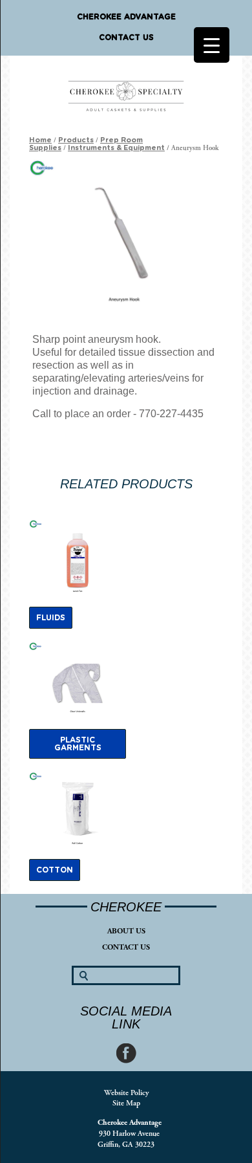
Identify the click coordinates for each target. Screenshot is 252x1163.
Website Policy (126, 1093)
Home (40, 140)
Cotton (54, 870)
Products (76, 140)
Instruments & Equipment (116, 147)
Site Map (126, 1103)
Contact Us (126, 37)
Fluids (50, 618)
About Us (126, 931)
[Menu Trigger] (211, 45)
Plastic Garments (77, 744)
